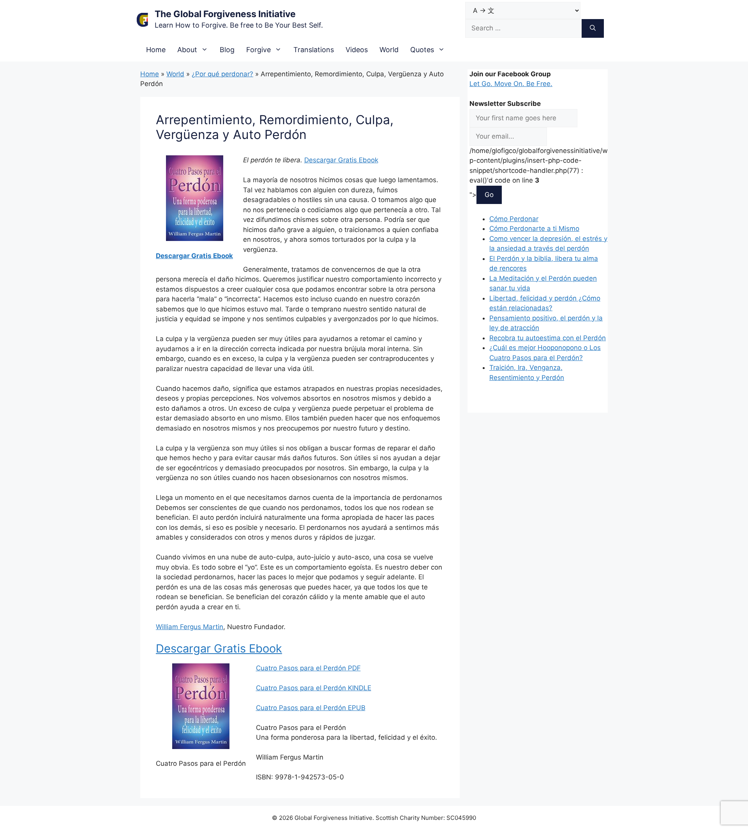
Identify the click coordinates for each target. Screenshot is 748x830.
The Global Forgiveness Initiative (225, 14)
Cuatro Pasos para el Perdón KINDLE (313, 688)
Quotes (422, 50)
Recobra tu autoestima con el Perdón (547, 338)
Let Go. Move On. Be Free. (510, 84)
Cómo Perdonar (513, 219)
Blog (227, 50)
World (389, 50)
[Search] (593, 28)
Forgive (258, 50)
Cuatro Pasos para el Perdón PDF (308, 668)
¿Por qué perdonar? (222, 74)
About (187, 50)
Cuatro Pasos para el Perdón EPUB (310, 708)
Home (156, 50)
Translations (313, 50)
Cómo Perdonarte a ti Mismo (534, 228)
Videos (357, 50)
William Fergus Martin (189, 627)
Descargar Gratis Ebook (194, 256)
